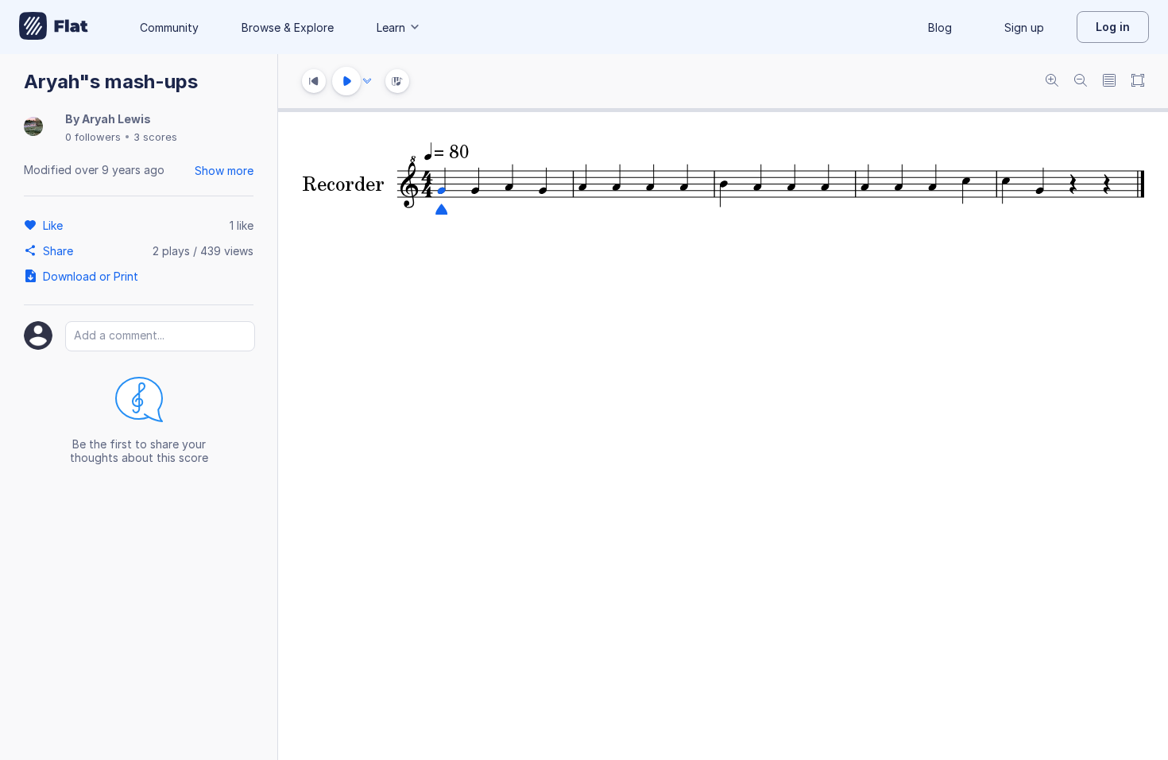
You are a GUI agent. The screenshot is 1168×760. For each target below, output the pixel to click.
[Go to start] (314, 81)
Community (169, 27)
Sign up (1024, 27)
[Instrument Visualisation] (397, 81)
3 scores (155, 136)
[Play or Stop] (346, 81)
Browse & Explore (288, 27)
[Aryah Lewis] (33, 127)
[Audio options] (367, 81)
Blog (940, 27)
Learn (391, 27)
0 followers (93, 136)
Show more (224, 170)
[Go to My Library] (53, 27)
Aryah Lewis (116, 119)
